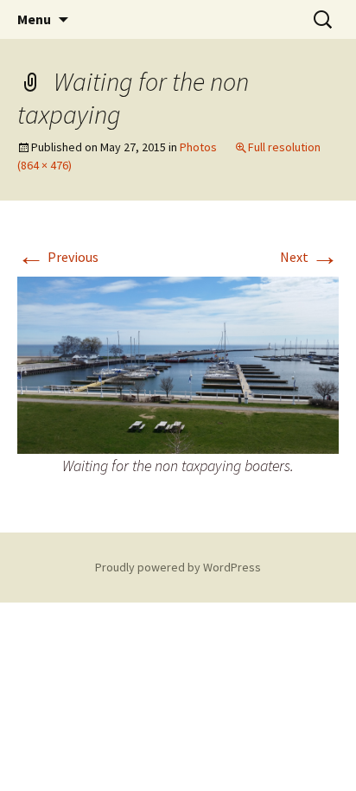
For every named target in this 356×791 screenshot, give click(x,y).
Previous (58, 256)
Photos (198, 147)
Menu (34, 19)
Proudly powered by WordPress (178, 567)
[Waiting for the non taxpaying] (178, 363)
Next (309, 256)
